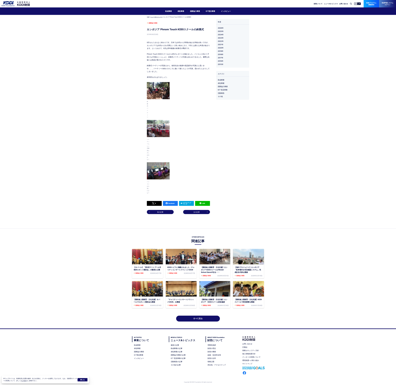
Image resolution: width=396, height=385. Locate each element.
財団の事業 (212, 352)
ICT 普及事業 (222, 90)
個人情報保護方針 (249, 354)
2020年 (221, 48)
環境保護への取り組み (250, 360)
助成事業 (168, 11)
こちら (24, 380)
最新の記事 (175, 345)
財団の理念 (212, 348)
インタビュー (226, 11)
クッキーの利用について (251, 357)
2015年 (220, 64)
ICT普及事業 (210, 11)
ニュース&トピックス (331, 4)
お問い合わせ (343, 4)
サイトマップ (247, 364)
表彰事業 (181, 11)
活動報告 (221, 93)
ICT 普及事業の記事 (178, 358)
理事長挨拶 (212, 345)
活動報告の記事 (176, 362)
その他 (220, 96)
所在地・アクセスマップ (217, 365)
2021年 (220, 44)
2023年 (221, 38)
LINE (203, 203)
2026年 (221, 28)
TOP (148, 17)
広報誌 (244, 347)
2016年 (220, 61)
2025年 (221, 31)
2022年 (221, 41)
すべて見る (198, 318)
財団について (318, 4)
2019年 (220, 51)
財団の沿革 (212, 358)
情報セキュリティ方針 (250, 350)
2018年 (220, 54)
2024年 (221, 35)
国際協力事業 (195, 11)
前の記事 (160, 212)
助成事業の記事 (176, 348)
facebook (171, 203)
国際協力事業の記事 (178, 355)
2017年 (220, 58)
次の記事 (196, 212)
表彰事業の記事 (176, 352)
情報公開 (211, 362)
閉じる (82, 380)
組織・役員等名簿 (214, 355)
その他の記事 (176, 365)
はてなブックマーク (187, 203)
